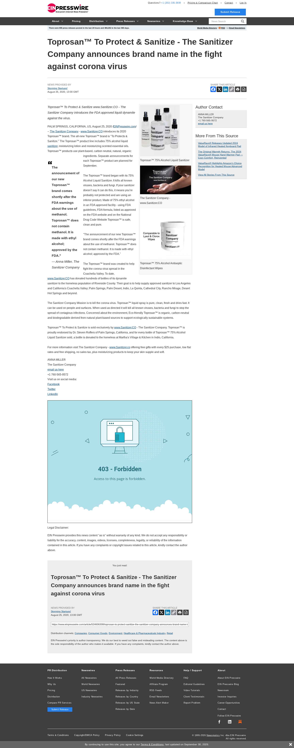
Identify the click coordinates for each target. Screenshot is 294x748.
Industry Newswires (92, 696)
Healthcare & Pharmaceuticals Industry (144, 633)
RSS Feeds (156, 690)
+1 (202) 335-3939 (171, 3)
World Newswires (90, 684)
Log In (243, 3)
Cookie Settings (134, 735)
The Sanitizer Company (64, 131)
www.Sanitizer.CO (92, 131)
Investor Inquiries (227, 696)
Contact (229, 3)
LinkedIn (52, 394)
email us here (55, 369)
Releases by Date (125, 709)
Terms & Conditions (58, 735)
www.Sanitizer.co (119, 347)
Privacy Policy (113, 735)
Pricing (203, 3)
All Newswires (89, 678)
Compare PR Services (59, 702)
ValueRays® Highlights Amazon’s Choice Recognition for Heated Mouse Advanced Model (220, 166)
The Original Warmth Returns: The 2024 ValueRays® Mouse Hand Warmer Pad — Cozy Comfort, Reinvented (220, 154)
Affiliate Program (159, 684)
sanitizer (52, 146)
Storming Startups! (57, 88)
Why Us (51, 684)
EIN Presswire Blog (228, 684)
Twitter (51, 389)
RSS (223, 28)
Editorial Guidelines (194, 684)
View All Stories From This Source (216, 174)
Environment (115, 633)
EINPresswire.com (124, 126)
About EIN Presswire (229, 678)
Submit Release (230, 12)
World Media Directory (207, 28)
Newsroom (223, 690)
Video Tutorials (192, 690)
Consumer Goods (97, 633)
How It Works (54, 678)
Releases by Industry (127, 690)
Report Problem (192, 702)
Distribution (53, 696)
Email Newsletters (237, 28)
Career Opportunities (229, 702)
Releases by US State (128, 702)
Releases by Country (127, 696)
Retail (170, 633)
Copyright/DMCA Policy (87, 735)
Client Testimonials (194, 696)
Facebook (53, 384)
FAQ (186, 678)
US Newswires (89, 690)
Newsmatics (213, 735)
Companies (81, 633)
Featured (120, 684)
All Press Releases (126, 678)
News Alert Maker (159, 702)
